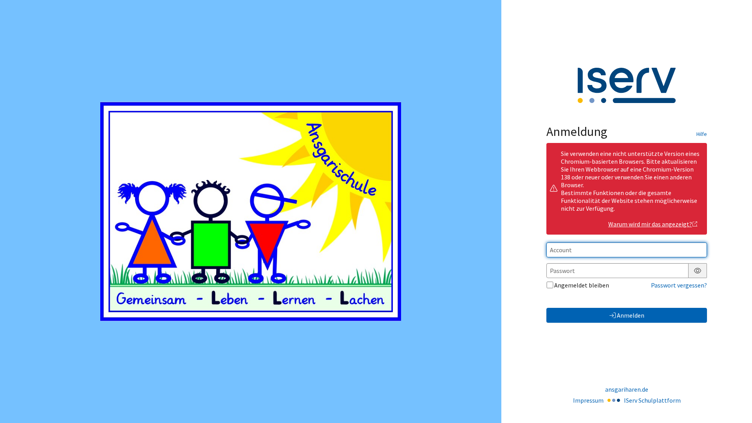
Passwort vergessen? (679, 285)
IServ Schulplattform (652, 400)
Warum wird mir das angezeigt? (650, 224)
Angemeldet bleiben (581, 285)
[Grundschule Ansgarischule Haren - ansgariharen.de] (250, 211)
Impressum (588, 400)
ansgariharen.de (626, 389)
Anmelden (630, 315)
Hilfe (701, 133)
